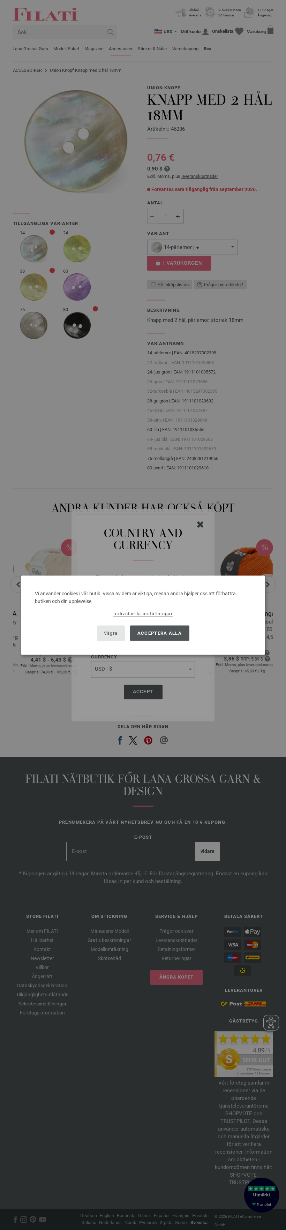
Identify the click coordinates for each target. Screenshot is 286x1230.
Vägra (111, 633)
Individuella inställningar (143, 613)
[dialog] (143, 615)
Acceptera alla (159, 633)
